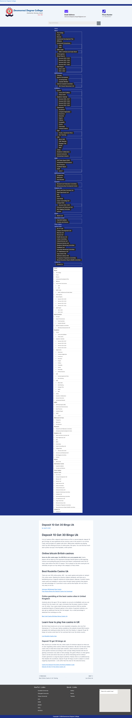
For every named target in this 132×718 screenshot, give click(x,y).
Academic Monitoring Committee (65, 245)
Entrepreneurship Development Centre (67, 186)
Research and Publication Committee (67, 184)
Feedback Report (61, 166)
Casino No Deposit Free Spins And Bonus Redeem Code (58, 664)
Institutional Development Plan (65, 39)
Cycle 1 (61, 171)
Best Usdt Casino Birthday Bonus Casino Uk (54, 616)
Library (59, 150)
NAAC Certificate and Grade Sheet (68, 52)
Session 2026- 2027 (64, 99)
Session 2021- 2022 (64, 64)
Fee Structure (60, 179)
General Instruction (62, 154)
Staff (58, 130)
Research (57, 181)
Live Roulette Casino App (49, 636)
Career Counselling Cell (63, 201)
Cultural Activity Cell (62, 241)
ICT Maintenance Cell (62, 251)
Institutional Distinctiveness (64, 162)
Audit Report (60, 66)
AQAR (58, 169)
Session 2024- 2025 (64, 58)
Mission (59, 37)
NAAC (56, 158)
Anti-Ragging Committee (63, 209)
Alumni (56, 213)
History (61, 124)
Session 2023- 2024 (64, 60)
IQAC (58, 137)
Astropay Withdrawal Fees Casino (51, 589)
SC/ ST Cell (60, 228)
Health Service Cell (62, 237)
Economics (62, 114)
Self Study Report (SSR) (63, 160)
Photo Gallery (58, 224)
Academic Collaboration (63, 152)
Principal (59, 75)
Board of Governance (62, 77)
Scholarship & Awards (63, 156)
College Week (60, 203)
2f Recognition (61, 54)
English (61, 118)
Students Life (58, 188)
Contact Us (57, 262)
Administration (58, 73)
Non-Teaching (62, 135)
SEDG (58, 196)
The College (60, 33)
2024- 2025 (62, 69)
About (56, 30)
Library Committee (62, 239)
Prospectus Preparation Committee (66, 258)
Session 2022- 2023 (64, 62)
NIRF (60, 147)
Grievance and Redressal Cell (65, 207)
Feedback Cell (61, 247)
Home (56, 28)
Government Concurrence (63, 43)
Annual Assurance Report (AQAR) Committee (69, 260)
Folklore (61, 120)
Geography (62, 122)
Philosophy (62, 126)
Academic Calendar (62, 97)
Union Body (60, 198)
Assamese (62, 109)
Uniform (59, 211)
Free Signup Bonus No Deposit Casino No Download (57, 591)
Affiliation (59, 41)
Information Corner (59, 218)
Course (59, 90)
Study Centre (62, 94)
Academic (57, 88)
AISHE (60, 145)
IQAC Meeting (62, 141)
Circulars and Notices (62, 222)
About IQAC (62, 139)
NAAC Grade (60, 49)
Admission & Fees (59, 173)
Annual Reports (61, 56)
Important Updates (62, 220)
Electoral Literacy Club (63, 255)
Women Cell (60, 235)
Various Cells (58, 226)
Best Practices (61, 164)
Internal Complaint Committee (65, 84)
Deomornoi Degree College (8, 1)
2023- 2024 (62, 71)
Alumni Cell (60, 215)
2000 (60, 45)
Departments (60, 107)
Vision (58, 35)
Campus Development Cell (64, 230)
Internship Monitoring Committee (65, 249)
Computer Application (64, 112)
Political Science (63, 128)
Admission (60, 177)
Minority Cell (60, 233)
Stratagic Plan (62, 143)
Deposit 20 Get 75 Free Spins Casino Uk (53, 666)
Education (61, 116)
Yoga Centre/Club (61, 253)
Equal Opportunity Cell (63, 192)
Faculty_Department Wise (66, 133)
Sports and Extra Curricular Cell (65, 190)
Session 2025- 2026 (64, 101)
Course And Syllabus (64, 92)
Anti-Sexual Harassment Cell (66, 86)
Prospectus (60, 175)
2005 (60, 47)
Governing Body (63, 79)
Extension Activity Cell (63, 243)
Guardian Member (63, 81)
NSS (58, 194)
